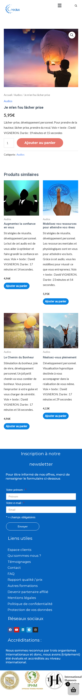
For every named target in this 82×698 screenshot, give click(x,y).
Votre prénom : (16, 489)
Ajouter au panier (39, 143)
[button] (59, 5)
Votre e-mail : (15, 503)
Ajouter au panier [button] (16, 285)
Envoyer (23, 526)
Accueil (8, 94)
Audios (18, 94)
